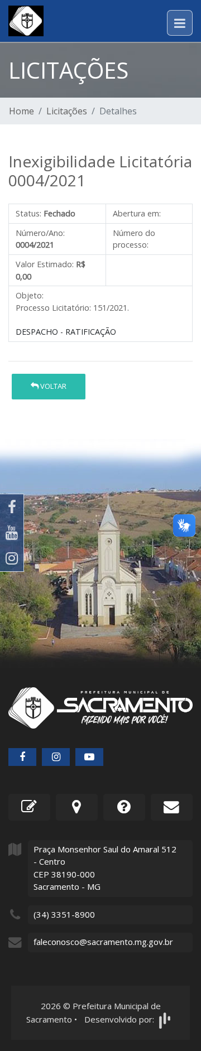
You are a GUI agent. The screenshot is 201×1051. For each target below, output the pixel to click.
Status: (28, 213)
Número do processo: (134, 239)
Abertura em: (137, 213)
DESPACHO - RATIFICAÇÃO (66, 331)
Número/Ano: (40, 233)
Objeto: (30, 295)
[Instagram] (11, 558)
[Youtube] (11, 533)
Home (21, 111)
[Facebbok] (22, 757)
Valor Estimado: (45, 264)
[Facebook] (11, 507)
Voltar (52, 386)
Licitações (66, 111)
